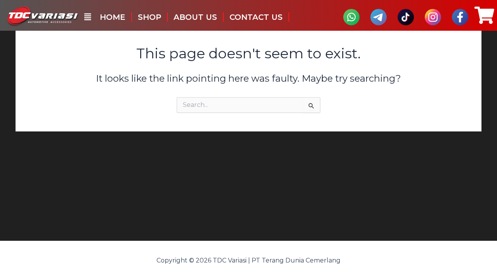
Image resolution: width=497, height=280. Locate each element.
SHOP (149, 17)
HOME (112, 17)
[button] (88, 17)
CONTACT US (256, 17)
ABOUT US (195, 17)
